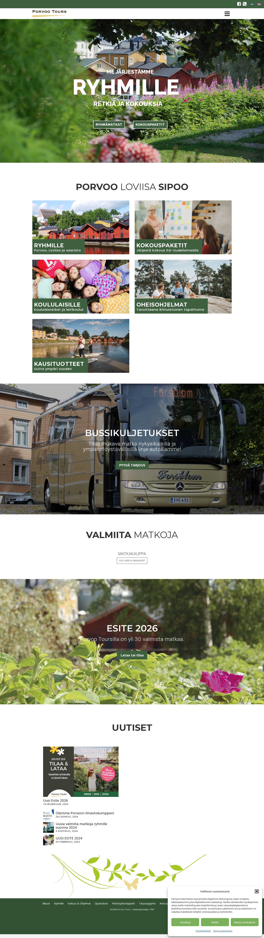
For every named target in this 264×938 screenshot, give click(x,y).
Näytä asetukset (244, 922)
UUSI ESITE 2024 (69, 838)
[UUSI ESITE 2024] (48, 840)
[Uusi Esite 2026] (81, 772)
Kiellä (215, 922)
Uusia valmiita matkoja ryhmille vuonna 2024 (81, 825)
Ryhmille (59, 903)
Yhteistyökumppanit (123, 903)
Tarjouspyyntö (147, 903)
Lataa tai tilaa (132, 655)
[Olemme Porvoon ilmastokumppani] (48, 814)
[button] (257, 891)
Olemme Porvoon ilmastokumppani (85, 813)
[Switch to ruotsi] (252, 4)
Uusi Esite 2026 (55, 800)
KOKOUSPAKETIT (150, 124)
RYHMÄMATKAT (109, 124)
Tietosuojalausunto (222, 930)
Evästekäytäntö (203, 930)
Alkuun (46, 903)
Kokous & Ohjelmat (79, 903)
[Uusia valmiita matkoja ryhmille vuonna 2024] (48, 827)
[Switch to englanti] (259, 4)
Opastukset (101, 903)
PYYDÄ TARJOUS (132, 465)
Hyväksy (185, 922)
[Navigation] (227, 13)
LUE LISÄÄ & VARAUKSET (132, 560)
